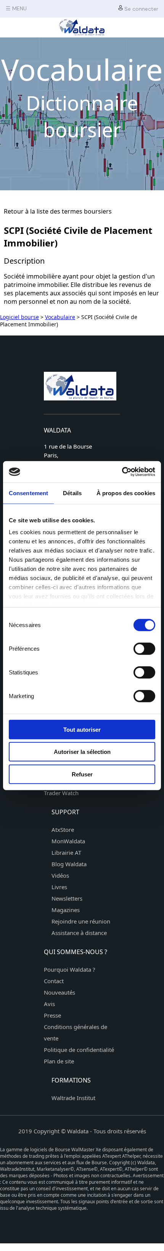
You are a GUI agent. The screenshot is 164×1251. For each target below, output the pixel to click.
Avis (49, 1004)
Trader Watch (61, 793)
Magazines (65, 910)
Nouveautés (59, 992)
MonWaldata (68, 841)
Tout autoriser (82, 729)
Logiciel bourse (19, 317)
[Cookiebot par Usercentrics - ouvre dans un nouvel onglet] (121, 472)
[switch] (144, 648)
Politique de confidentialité (79, 1049)
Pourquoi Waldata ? (69, 969)
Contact (54, 981)
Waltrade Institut (73, 1098)
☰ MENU (16, 8)
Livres (59, 887)
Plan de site (59, 1061)
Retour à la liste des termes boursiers (58, 211)
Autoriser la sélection (82, 752)
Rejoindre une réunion (80, 921)
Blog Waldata (69, 864)
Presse (52, 1015)
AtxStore (62, 829)
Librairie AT (66, 852)
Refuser (82, 774)
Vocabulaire (60, 317)
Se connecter (140, 8)
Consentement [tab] (28, 492)
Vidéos (60, 875)
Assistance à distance (79, 933)
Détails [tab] (72, 492)
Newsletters (66, 898)
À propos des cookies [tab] (125, 492)
